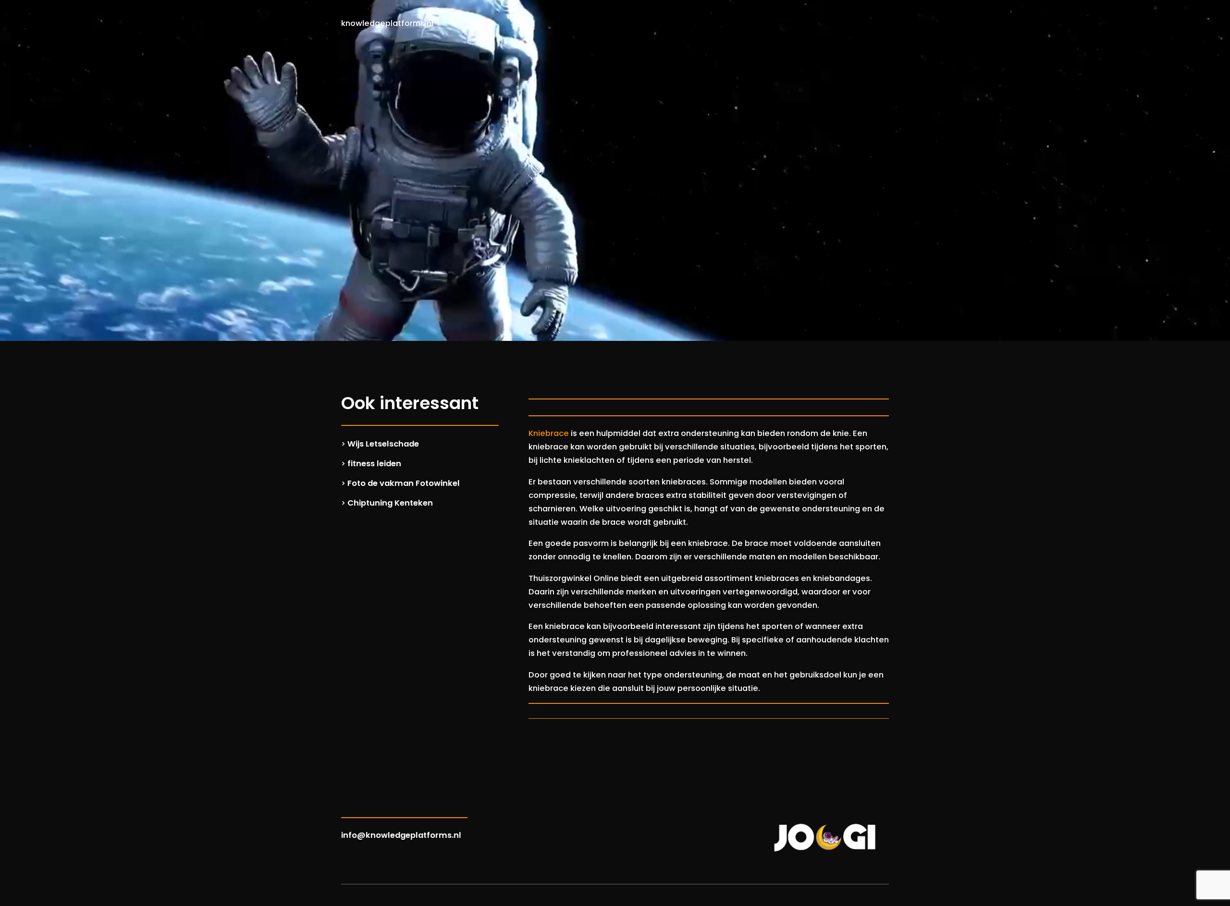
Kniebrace (549, 433)
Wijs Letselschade (383, 443)
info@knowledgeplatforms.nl (401, 835)
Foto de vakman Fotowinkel (403, 483)
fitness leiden (374, 463)
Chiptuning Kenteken (390, 502)
